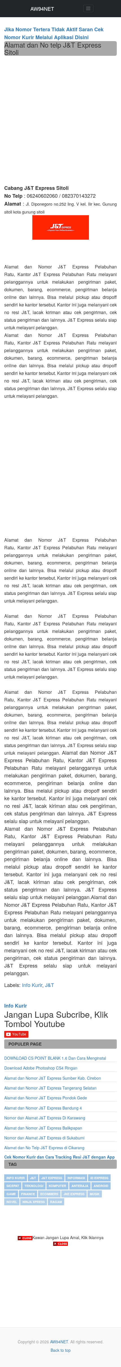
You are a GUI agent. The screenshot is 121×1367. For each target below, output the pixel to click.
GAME (11, 1194)
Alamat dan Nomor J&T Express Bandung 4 (43, 1108)
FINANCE (28, 1194)
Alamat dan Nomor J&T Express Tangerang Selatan (50, 1088)
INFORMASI (76, 1178)
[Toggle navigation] (88, 8)
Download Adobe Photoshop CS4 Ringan (40, 1068)
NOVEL (11, 1202)
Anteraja (79, 1186)
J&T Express (51, 1178)
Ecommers (49, 1194)
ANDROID (101, 1186)
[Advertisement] (60, 119)
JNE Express (74, 1194)
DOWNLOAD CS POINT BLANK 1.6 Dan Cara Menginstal (55, 1058)
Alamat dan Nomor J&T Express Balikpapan (43, 1128)
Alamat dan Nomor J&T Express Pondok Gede (45, 1098)
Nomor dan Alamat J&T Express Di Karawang (44, 1118)
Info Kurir (32, 984)
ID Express (99, 1178)
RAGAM (56, 1202)
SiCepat (12, 1186)
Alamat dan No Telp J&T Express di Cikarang (44, 1147)
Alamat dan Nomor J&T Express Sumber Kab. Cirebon (52, 1078)
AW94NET (42, 8)
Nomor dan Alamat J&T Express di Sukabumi (44, 1138)
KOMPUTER (57, 1186)
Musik (95, 1194)
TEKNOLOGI (33, 1186)
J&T (49, 984)
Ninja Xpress (34, 1202)
